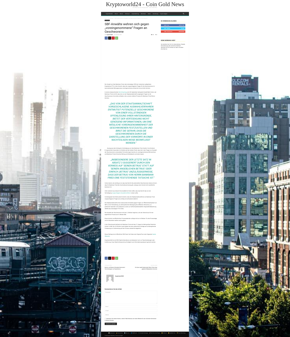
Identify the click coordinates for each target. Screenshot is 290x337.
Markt (149, 13)
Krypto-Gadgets (163, 13)
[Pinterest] (113, 38)
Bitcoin (121, 13)
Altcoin (116, 13)
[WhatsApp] (116, 38)
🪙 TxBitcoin (164, 333)
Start (106, 18)
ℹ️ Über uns (126, 333)
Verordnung (155, 13)
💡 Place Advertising (181, 333)
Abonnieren (181, 31)
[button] (183, 14)
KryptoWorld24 (109, 13)
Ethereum (127, 13)
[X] (109, 38)
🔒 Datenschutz (119, 333)
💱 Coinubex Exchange (143, 333)
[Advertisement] (131, 247)
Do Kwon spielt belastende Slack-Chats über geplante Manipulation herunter (146, 268)
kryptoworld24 (110, 34)
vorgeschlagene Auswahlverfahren (121, 193)
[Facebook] (106, 38)
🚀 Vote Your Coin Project (154, 333)
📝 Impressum (112, 333)
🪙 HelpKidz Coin (171, 333)
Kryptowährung (135, 13)
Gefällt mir (181, 25)
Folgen (182, 28)
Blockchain (143, 13)
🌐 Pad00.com (134, 333)
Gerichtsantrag (123, 92)
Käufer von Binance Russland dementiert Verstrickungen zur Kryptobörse (115, 268)
